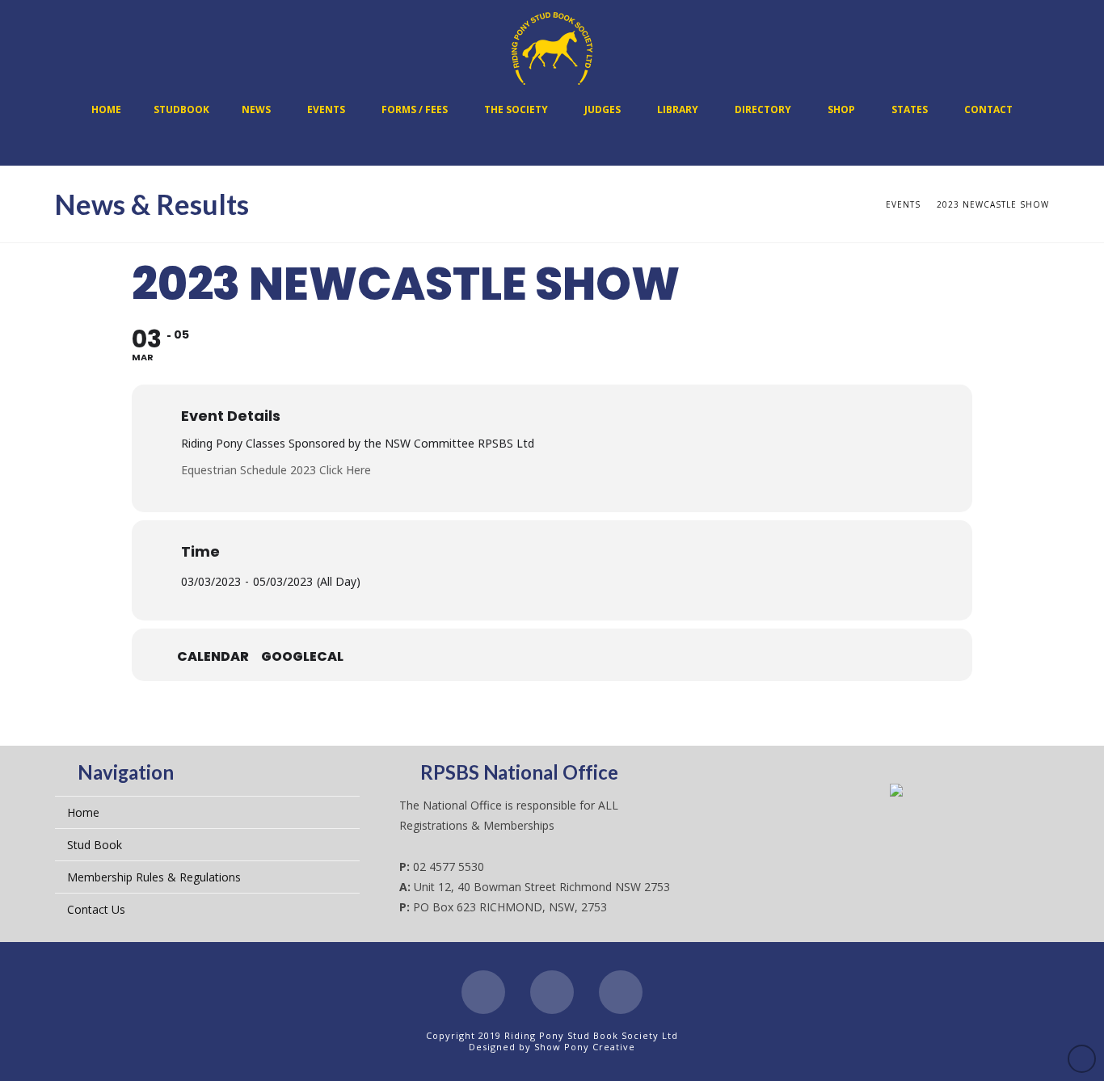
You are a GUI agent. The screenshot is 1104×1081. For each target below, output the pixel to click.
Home (83, 812)
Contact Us (96, 909)
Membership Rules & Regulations (154, 877)
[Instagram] (621, 992)
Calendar (213, 657)
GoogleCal (302, 657)
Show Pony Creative (584, 1047)
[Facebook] (483, 992)
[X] (552, 992)
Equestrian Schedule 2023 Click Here (276, 469)
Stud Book (94, 844)
